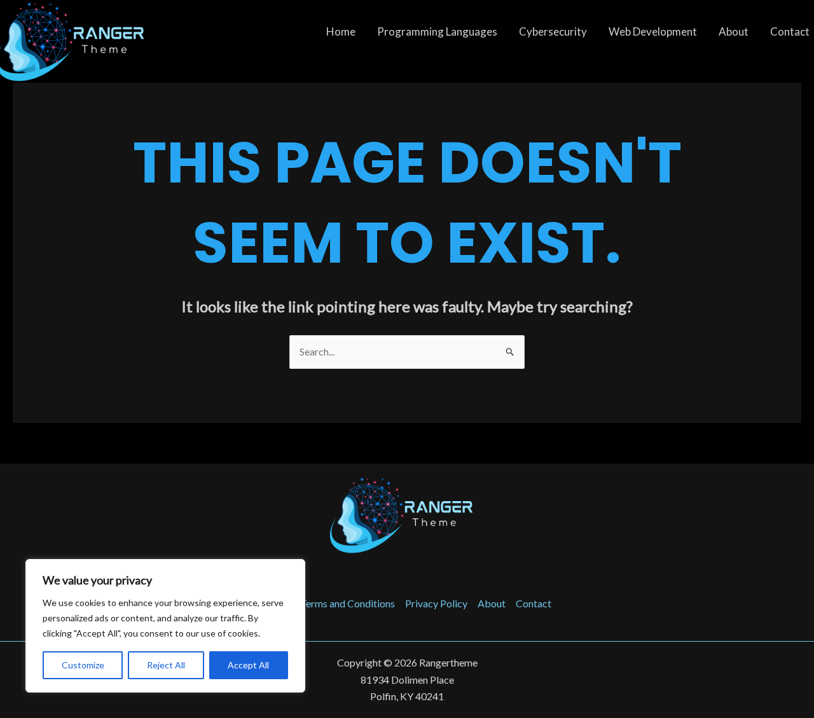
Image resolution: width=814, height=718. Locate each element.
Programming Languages (437, 31)
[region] (165, 626)
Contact (533, 603)
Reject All (166, 664)
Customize (83, 664)
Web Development (653, 31)
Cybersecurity (553, 31)
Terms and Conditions (347, 603)
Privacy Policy (436, 603)
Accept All (248, 664)
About (733, 31)
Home (340, 31)
